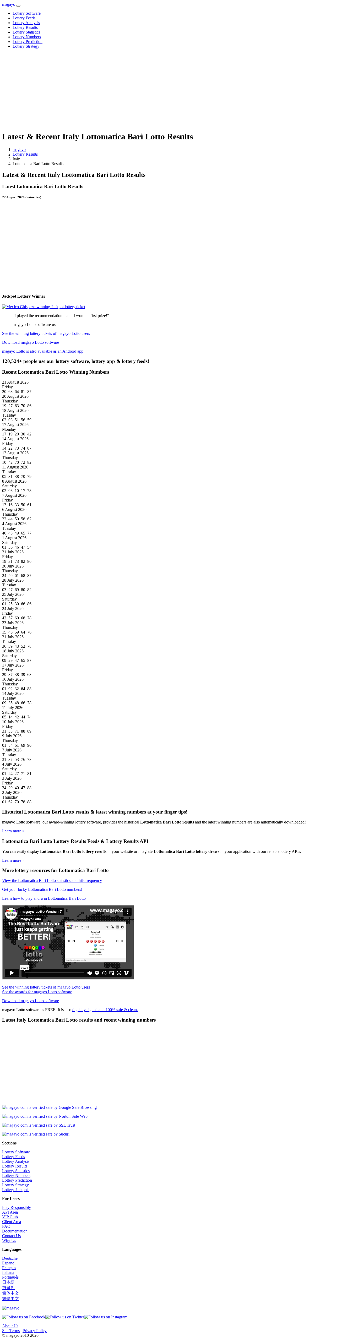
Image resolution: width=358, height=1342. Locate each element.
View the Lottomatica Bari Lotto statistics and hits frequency (52, 880)
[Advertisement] (159, 89)
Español (8, 1263)
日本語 (8, 1282)
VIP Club (10, 1217)
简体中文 (10, 1293)
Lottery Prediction (27, 41)
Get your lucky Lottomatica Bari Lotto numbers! (42, 889)
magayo (8, 4)
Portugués (10, 1277)
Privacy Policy (35, 1330)
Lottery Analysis (26, 22)
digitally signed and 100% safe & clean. (105, 1009)
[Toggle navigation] (18, 6)
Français (9, 1267)
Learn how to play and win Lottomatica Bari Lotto (44, 898)
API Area (10, 1212)
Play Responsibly (16, 1207)
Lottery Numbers (27, 37)
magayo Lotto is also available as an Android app (42, 351)
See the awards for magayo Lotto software (37, 992)
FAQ (6, 1226)
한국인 (8, 1287)
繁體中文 (10, 1298)
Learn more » (13, 831)
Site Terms (11, 1330)
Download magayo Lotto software (30, 342)
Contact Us (11, 1236)
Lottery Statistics (26, 32)
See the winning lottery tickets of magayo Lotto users (46, 333)
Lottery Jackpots (15, 1189)
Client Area (11, 1221)
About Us (10, 1326)
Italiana (8, 1272)
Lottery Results (25, 27)
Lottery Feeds (24, 18)
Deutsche (10, 1258)
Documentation (15, 1231)
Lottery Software (27, 13)
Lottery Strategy (26, 46)
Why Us (9, 1240)
